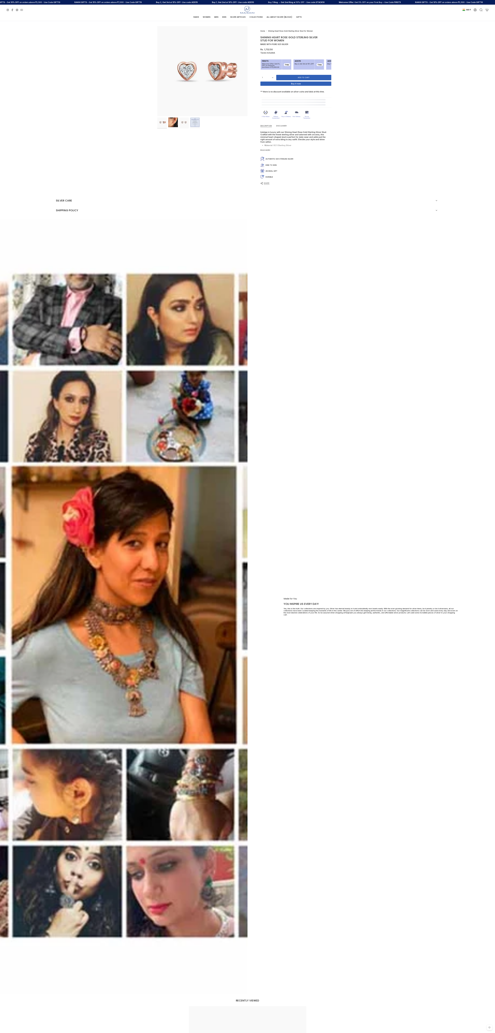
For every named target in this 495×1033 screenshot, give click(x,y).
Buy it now (296, 83)
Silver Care (64, 200)
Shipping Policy (67, 210)
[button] (206, 17)
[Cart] (487, 10)
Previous (157, 71)
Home (262, 31)
